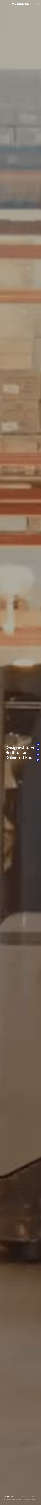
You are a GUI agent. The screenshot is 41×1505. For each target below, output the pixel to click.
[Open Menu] (2, 4)
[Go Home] (20, 4)
